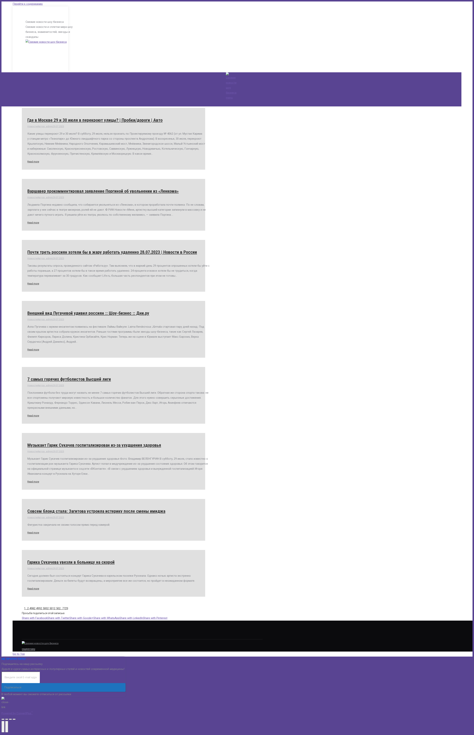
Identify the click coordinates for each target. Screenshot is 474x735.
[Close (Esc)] (2, 719)
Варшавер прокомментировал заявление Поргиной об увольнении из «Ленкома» (103, 191)
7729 (65, 608)
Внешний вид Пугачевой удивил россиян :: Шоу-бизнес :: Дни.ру (88, 313)
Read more (33, 161)
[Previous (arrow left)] (2, 726)
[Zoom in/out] (14, 719)
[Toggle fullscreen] (10, 719)
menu (229, 97)
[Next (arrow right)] (6, 726)
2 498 (30, 608)
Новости (32, 126)
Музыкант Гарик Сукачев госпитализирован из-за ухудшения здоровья (94, 445)
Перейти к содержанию (28, 4)
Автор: (45, 126)
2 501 (50, 608)
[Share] (6, 719)
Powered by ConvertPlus (17, 713)
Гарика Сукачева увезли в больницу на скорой (71, 562)
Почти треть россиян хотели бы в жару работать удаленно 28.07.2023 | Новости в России (112, 252)
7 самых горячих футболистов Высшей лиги (69, 379)
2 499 (37, 608)
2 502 (57, 608)
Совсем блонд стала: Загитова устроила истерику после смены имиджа (96, 511)
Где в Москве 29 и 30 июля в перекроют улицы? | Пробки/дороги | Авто (95, 120)
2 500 (44, 608)
